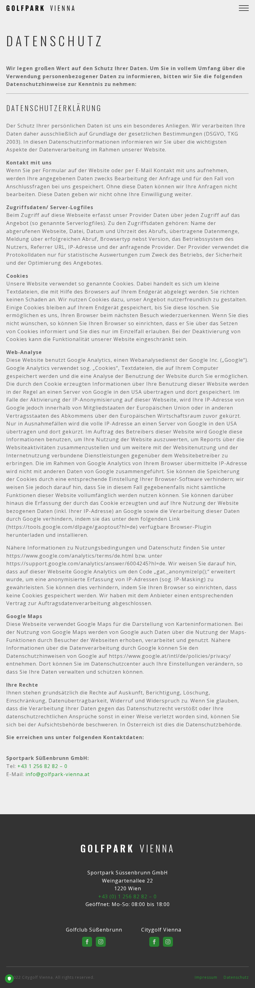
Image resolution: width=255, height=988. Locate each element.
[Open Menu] (244, 8)
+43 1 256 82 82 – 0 (42, 766)
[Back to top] (242, 975)
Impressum (206, 977)
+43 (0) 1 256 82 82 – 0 (127, 896)
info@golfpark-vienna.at (58, 774)
